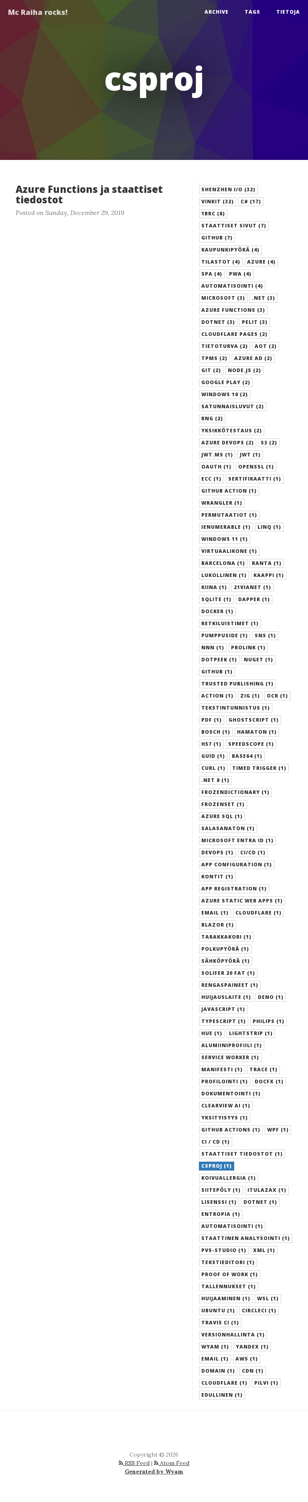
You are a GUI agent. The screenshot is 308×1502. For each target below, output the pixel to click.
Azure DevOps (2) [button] (227, 442)
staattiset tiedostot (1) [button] (242, 1153)
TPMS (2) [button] (214, 358)
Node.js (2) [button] (244, 370)
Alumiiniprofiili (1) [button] (231, 1045)
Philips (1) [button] (268, 1021)
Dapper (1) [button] (254, 599)
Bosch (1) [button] (215, 731)
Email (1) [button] (215, 912)
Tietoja (288, 11)
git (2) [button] (211, 370)
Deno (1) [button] (271, 997)
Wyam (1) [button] (215, 1346)
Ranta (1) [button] (267, 563)
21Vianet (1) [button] (252, 587)
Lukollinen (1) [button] (224, 575)
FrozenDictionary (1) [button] (235, 792)
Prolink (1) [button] (248, 647)
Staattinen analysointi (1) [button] (245, 1238)
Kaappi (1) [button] (268, 575)
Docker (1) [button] (217, 611)
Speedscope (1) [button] (251, 744)
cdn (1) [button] (252, 1370)
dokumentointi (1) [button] (231, 1093)
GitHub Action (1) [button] (229, 490)
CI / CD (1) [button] (215, 1141)
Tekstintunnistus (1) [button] (235, 707)
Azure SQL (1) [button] (222, 816)
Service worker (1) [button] (230, 1057)
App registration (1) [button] (234, 888)
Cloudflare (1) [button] (258, 912)
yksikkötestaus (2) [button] (231, 430)
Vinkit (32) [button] (217, 201)
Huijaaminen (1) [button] (225, 1298)
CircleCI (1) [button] (259, 1310)
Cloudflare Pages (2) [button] (234, 334)
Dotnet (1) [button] (260, 1202)
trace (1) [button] (263, 1069)
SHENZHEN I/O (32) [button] (228, 189)
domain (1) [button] (218, 1370)
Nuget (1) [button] (258, 659)
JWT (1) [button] (250, 454)
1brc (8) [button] (213, 213)
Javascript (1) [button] (223, 1009)
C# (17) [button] (251, 201)
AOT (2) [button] (266, 346)
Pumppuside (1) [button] (224, 635)
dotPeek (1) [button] (219, 659)
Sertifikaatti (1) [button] (254, 478)
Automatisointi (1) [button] (232, 1226)
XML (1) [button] (264, 1250)
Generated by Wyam (154, 1471)
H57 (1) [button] (211, 744)
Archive (217, 11)
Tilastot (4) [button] (220, 261)
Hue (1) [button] (211, 1033)
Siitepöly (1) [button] (221, 1190)
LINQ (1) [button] (269, 527)
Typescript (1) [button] (223, 1021)
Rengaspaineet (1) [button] (229, 985)
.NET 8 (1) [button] (215, 780)
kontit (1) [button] (217, 876)
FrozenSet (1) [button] (223, 804)
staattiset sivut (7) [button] (233, 225)
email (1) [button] (215, 1358)
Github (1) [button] (217, 671)
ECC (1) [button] (211, 478)
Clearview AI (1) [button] (225, 1105)
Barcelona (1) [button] (223, 563)
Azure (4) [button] (261, 261)
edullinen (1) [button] (222, 1394)
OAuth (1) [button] (216, 466)
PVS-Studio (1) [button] (223, 1250)
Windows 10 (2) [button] (224, 394)
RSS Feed (136, 1463)
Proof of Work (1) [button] (229, 1274)
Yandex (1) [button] (252, 1346)
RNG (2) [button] (212, 418)
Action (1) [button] (217, 695)
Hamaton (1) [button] (257, 731)
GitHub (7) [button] (217, 237)
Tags (252, 11)
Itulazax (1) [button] (266, 1190)
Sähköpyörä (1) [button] (225, 961)
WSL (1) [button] (268, 1298)
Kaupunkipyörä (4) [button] (230, 249)
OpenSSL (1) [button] (256, 466)
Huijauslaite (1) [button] (226, 997)
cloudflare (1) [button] (224, 1382)
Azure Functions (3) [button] (233, 310)
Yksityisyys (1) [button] (224, 1117)
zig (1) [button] (250, 695)
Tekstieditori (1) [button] (228, 1262)
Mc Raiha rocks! (37, 12)
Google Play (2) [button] (225, 382)
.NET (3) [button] (263, 298)
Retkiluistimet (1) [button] (230, 623)
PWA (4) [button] (240, 273)
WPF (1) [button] (278, 1129)
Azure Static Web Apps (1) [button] (242, 900)
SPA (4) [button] (211, 273)
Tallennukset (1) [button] (228, 1286)
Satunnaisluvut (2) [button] (232, 406)
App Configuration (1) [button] (236, 864)
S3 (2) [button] (269, 442)
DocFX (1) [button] (269, 1081)
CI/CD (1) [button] (252, 852)
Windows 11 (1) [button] (224, 539)
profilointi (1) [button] (224, 1081)
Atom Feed (173, 1463)
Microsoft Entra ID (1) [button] (237, 840)
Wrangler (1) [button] (221, 502)
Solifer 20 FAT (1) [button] (228, 973)
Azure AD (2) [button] (253, 358)
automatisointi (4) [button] (232, 285)
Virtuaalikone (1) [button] (229, 551)
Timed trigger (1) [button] (259, 768)
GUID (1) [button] (213, 756)
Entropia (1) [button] (220, 1214)
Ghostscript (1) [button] (254, 719)
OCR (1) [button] (277, 695)
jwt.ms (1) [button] (217, 454)
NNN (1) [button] (212, 647)
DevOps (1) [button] (217, 852)
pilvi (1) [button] (266, 1382)
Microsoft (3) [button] (223, 298)
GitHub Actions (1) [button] (230, 1129)
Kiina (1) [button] (214, 587)
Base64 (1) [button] (247, 756)
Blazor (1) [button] (217, 924)
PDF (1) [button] (211, 719)
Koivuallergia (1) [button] (228, 1178)
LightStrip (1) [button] (251, 1033)
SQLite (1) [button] (216, 599)
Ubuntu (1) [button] (218, 1310)
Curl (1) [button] (213, 768)
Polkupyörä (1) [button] (225, 948)
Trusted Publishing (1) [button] (237, 683)
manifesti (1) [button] (222, 1069)
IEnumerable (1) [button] (226, 527)
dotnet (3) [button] (218, 322)
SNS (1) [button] (265, 635)
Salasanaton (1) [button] (228, 828)
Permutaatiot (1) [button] (229, 515)
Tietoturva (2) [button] (224, 346)
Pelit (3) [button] (254, 322)
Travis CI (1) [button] (220, 1322)
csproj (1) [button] (216, 1165)
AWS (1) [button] (246, 1358)
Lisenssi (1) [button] (219, 1202)
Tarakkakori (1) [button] (226, 936)
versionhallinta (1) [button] (233, 1334)
